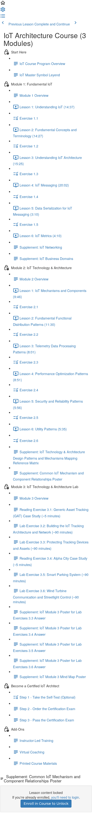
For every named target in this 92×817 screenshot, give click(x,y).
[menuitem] (3, 10)
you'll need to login (65, 797)
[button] (3, 4)
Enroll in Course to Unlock (46, 803)
